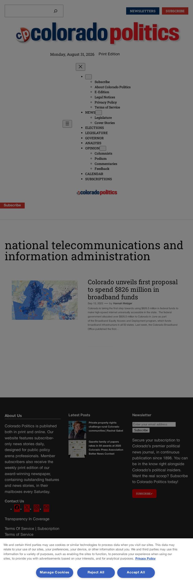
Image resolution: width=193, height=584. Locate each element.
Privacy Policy (145, 558)
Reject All (96, 572)
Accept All (136, 572)
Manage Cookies (54, 572)
